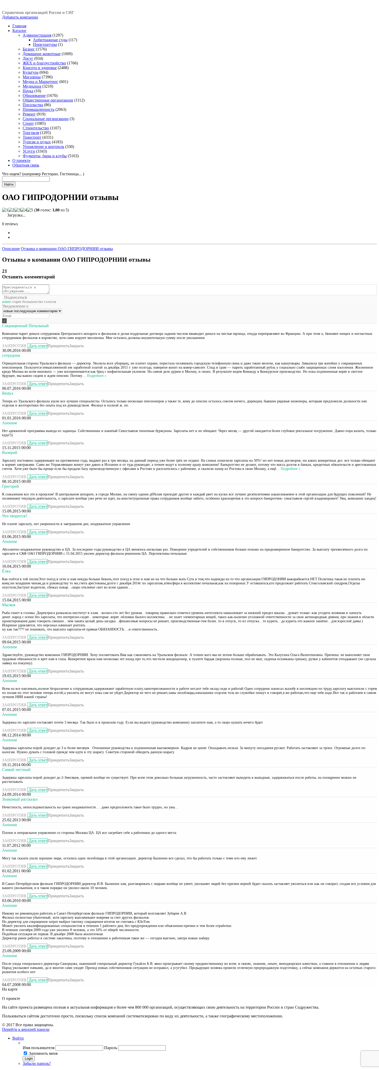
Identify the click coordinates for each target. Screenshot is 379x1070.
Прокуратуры (45, 44)
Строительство (36, 128)
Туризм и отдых (37, 142)
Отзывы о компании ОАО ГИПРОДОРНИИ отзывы (67, 248)
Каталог (19, 30)
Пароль (110, 1048)
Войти (18, 1038)
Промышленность (38, 109)
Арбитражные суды (50, 40)
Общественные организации (48, 100)
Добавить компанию (20, 17)
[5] (30, 210)
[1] (5, 210)
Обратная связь (25, 165)
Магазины (32, 77)
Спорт (28, 123)
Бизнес (29, 49)
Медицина (32, 86)
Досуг (28, 58)
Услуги (29, 151)
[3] (17, 210)
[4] (24, 210)
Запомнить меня (43, 1053)
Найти (8, 184)
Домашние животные (42, 54)
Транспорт (32, 137)
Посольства (33, 105)
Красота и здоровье (40, 67)
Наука (28, 91)
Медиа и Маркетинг (40, 81)
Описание (11, 248)
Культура (30, 72)
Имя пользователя (38, 1048)
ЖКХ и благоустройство (44, 63)
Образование (34, 95)
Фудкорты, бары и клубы (45, 156)
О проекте (21, 160)
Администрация (37, 35)
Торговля (31, 132)
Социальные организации (46, 119)
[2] (11, 210)
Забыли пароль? (37, 1063)
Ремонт (29, 114)
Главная (19, 26)
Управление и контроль (43, 146)
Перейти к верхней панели (26, 1029)
